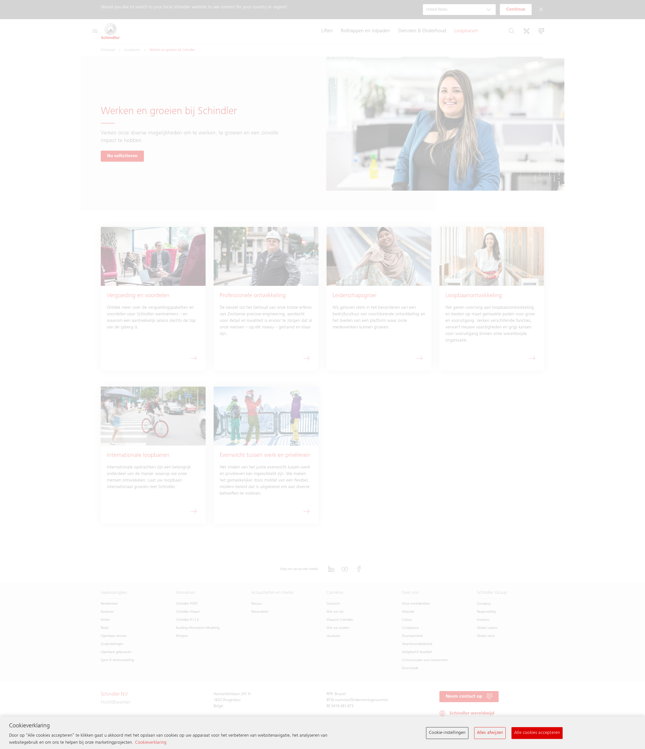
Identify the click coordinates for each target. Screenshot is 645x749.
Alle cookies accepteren (537, 733)
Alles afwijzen (490, 733)
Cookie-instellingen (447, 733)
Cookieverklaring (151, 742)
